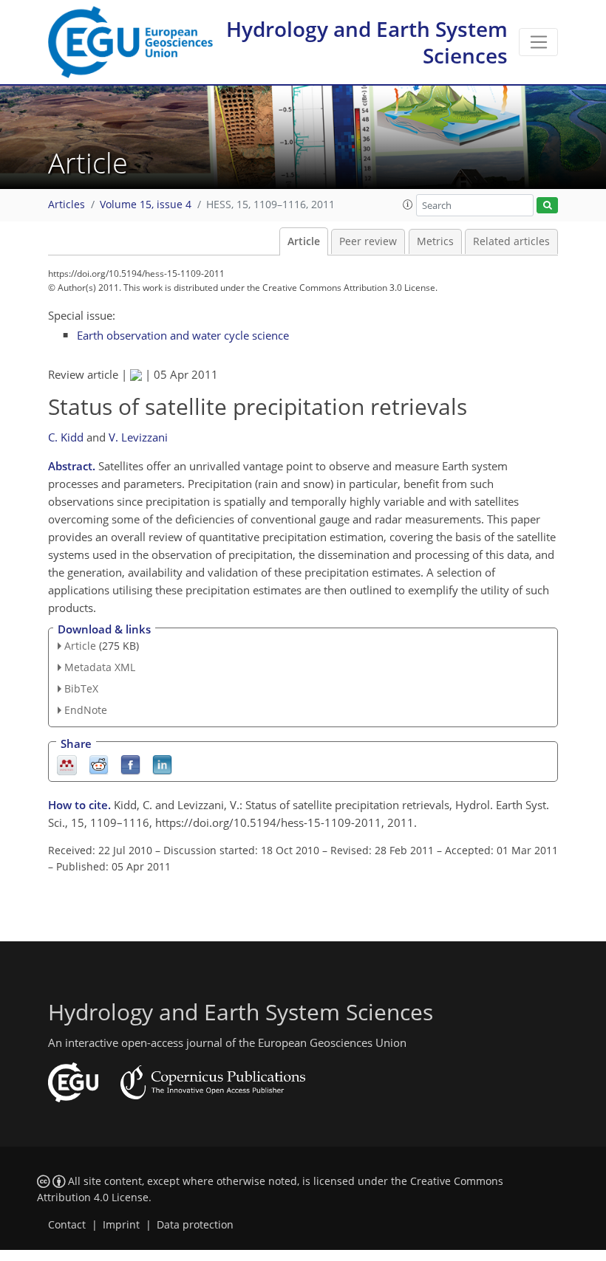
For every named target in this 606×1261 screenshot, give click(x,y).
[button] (408, 204)
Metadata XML (99, 667)
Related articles (511, 241)
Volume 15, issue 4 (145, 204)
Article (303, 241)
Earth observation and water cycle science (183, 335)
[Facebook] (130, 764)
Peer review (368, 241)
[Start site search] (547, 205)
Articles (66, 204)
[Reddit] (99, 764)
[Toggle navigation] (538, 42)
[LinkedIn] (162, 764)
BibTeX (81, 688)
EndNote (85, 710)
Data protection (195, 1224)
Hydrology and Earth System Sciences (367, 42)
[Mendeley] (67, 764)
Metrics (435, 241)
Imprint (121, 1224)
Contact (67, 1224)
